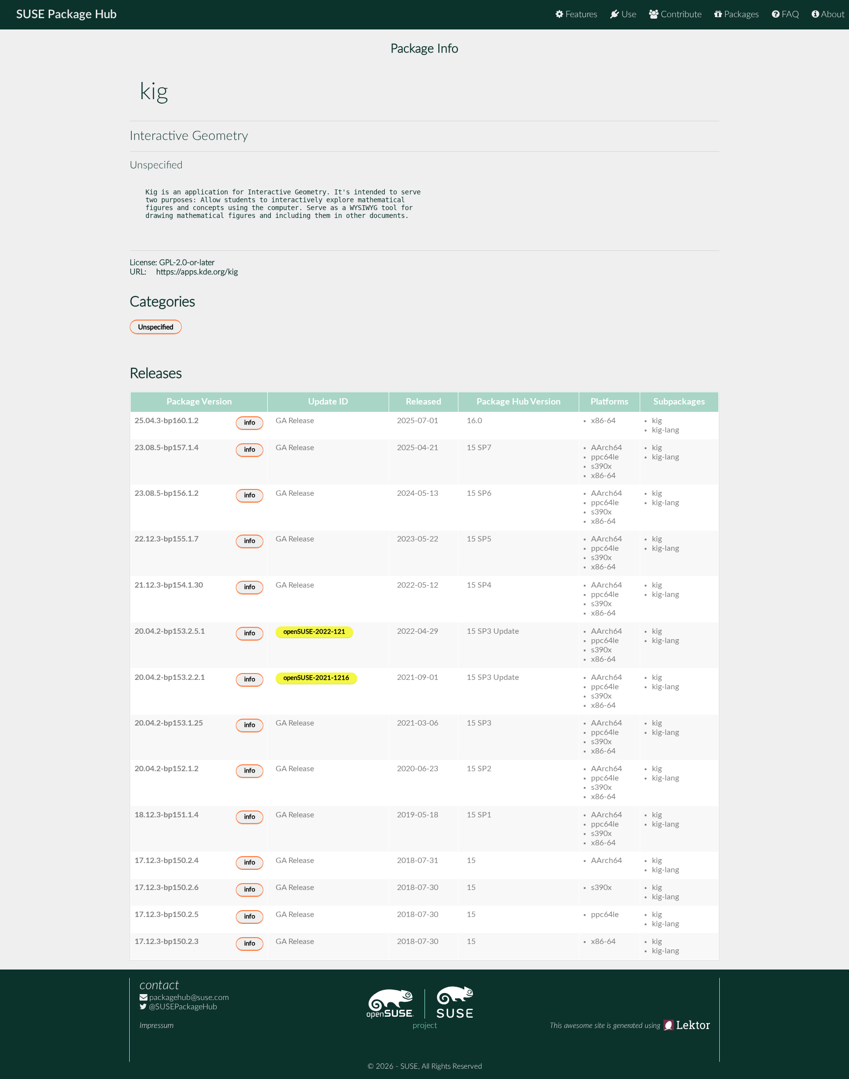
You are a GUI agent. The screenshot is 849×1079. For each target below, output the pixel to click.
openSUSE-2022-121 (314, 632)
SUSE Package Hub (66, 15)
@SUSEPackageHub (182, 1007)
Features (580, 14)
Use (627, 14)
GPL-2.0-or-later (187, 263)
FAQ (789, 14)
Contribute (680, 14)
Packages (740, 14)
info (249, 423)
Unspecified (155, 327)
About (832, 14)
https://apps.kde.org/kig (197, 272)
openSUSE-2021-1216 (316, 678)
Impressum (156, 1025)
